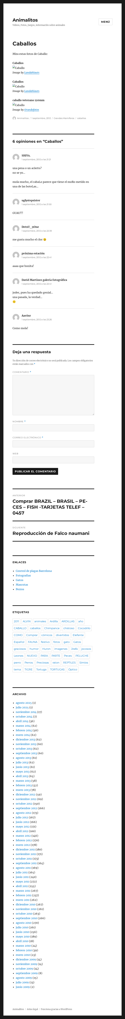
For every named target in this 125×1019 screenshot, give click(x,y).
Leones (18, 655)
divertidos (62, 635)
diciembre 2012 (25, 794)
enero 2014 (23, 735)
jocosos (86, 648)
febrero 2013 (24, 785)
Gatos (19, 580)
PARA (44, 655)
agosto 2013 (23, 757)
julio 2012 (22, 817)
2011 (16, 621)
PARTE (56, 655)
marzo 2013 (23, 780)
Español (19, 642)
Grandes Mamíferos (64, 118)
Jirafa (74, 648)
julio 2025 (22, 707)
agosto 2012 (23, 812)
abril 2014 (22, 721)
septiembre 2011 (26, 863)
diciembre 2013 (25, 739)
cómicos (46, 635)
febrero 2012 (24, 840)
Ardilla (54, 621)
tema (17, 669)
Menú (105, 21)
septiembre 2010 (26, 918)
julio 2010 (22, 927)
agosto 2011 (23, 867)
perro (17, 662)
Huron (46, 648)
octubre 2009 (24, 968)
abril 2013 (22, 776)
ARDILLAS (68, 621)
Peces (68, 655)
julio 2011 (22, 872)
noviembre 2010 (26, 909)
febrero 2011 (23, 895)
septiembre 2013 (26, 753)
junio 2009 (23, 987)
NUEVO (32, 655)
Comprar (32, 635)
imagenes (60, 648)
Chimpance (52, 628)
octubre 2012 (24, 803)
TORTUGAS (57, 669)
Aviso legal (32, 1009)
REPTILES (69, 662)
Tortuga (41, 669)
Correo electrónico (28, 437)
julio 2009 (22, 982)
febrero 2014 (24, 730)
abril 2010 (22, 941)
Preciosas (43, 662)
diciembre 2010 (25, 904)
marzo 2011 (23, 890)
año (80, 621)
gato (67, 642)
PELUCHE (82, 655)
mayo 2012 (23, 826)
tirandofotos (31, 109)
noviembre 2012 (26, 799)
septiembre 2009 (27, 973)
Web (15, 453)
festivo (45, 642)
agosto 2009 (24, 977)
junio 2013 (22, 767)
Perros (20, 589)
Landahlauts (31, 72)
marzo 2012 (23, 835)
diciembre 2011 (25, 849)
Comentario (22, 372)
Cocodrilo (84, 628)
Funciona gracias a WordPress (56, 1009)
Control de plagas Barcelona (34, 571)
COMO (18, 635)
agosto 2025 (24, 702)
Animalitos (25, 20)
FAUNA (32, 642)
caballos (81, 118)
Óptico (72, 669)
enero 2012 (23, 844)
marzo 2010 (23, 945)
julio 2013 (22, 762)
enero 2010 (23, 954)
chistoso (68, 628)
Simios (83, 662)
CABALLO (20, 628)
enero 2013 (23, 790)
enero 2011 (22, 899)
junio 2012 (22, 822)
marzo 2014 (23, 725)
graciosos (20, 648)
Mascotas (22, 584)
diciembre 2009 (26, 959)
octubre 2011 (24, 858)
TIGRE (29, 669)
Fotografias (23, 575)
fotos (56, 642)
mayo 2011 (22, 881)
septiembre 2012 (26, 808)
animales (40, 621)
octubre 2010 (24, 913)
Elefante (78, 635)
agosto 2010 (23, 922)
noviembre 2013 (26, 744)
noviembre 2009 (26, 964)
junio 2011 (22, 877)
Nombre (19, 421)
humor (34, 648)
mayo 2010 (23, 936)
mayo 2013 (22, 771)
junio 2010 (22, 932)
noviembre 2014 (26, 712)
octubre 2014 (24, 716)
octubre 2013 (24, 748)
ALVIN (27, 621)
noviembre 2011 (26, 854)
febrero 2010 (24, 950)
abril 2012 (22, 831)
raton (56, 662)
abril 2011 (22, 886)
